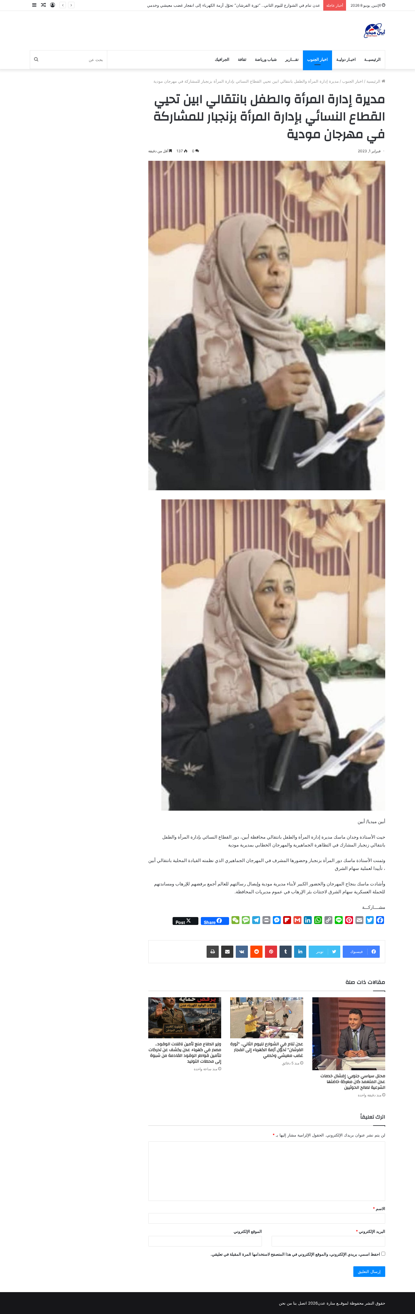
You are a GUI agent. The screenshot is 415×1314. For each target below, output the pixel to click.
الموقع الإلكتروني (248, 1231)
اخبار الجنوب (317, 59)
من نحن (285, 1303)
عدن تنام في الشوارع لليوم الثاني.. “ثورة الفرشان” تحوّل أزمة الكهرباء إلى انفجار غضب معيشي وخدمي (266, 1050)
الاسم (379, 1208)
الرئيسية (374, 81)
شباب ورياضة (266, 59)
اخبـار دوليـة (346, 59)
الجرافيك (222, 59)
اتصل (302, 1303)
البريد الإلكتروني (370, 1231)
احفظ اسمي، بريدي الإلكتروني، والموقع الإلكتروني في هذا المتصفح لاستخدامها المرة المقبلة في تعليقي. (295, 1254)
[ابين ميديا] (374, 30)
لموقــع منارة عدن (333, 1303)
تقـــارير (292, 59)
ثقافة (242, 59)
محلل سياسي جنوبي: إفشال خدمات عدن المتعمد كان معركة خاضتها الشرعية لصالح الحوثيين (353, 1082)
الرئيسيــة (372, 59)
